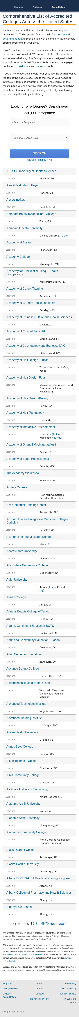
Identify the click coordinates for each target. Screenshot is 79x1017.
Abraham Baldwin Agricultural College (31, 213)
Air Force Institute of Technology (27, 789)
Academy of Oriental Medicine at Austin (32, 444)
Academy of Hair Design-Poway (27, 398)
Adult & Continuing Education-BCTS (30, 625)
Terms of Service (68, 993)
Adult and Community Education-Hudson (33, 640)
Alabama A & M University (23, 803)
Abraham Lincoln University (24, 228)
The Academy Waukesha (22, 473)
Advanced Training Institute (24, 718)
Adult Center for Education (23, 654)
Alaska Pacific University (22, 864)
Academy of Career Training (24, 288)
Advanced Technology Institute (26, 703)
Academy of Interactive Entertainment (30, 427)
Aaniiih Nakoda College (22, 185)
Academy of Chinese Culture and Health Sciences (39, 317)
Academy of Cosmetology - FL (26, 331)
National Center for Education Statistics (23, 954)
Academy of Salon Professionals (27, 458)
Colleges (37, 7)
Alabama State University (23, 817)
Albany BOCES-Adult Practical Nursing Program (38, 878)
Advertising (70, 983)
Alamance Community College (26, 832)
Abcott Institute (16, 199)
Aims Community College (23, 775)
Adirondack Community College (27, 565)
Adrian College (16, 597)
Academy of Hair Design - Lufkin (27, 360)
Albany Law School (19, 906)
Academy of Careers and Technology (30, 302)
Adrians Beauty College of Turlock (28, 611)
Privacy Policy (69, 988)
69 (43, 923)
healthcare (24, 66)
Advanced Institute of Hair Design (28, 682)
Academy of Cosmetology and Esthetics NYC (35, 345)
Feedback (39, 993)
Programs (7, 983)
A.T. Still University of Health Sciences (31, 171)
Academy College (18, 256)
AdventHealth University (22, 732)
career (40, 66)
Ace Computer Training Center (26, 504)
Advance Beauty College (22, 668)
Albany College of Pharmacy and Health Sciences (39, 892)
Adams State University (21, 551)
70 (47, 923)
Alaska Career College (21, 849)
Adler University (16, 579)
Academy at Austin (18, 242)
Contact (39, 988)
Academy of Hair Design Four (25, 377)
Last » (62, 923)
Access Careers (16, 487)
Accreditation (58, 7)
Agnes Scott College (19, 746)
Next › (53, 923)
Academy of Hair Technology (25, 412)
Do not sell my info (39, 999)
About (39, 983)
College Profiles (11, 988)
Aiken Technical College (22, 760)
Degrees (18, 7)
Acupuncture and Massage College (29, 536)
